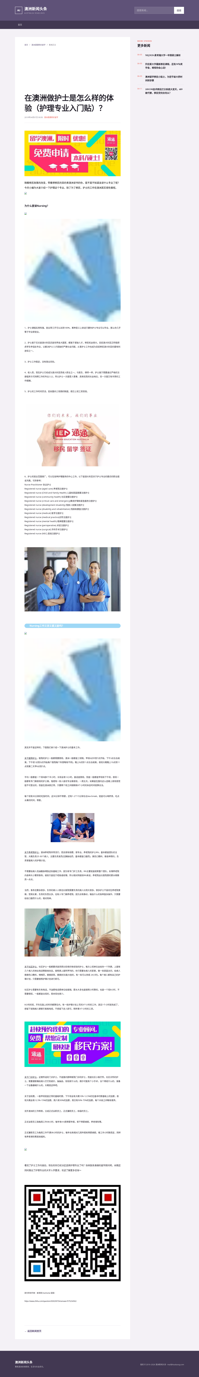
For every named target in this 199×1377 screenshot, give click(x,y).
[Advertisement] (72, 69)
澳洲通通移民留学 (38, 45)
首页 (20, 24)
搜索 (179, 10)
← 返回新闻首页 (32, 1331)
